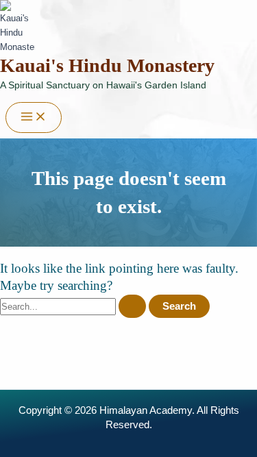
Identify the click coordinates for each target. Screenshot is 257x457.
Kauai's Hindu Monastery (107, 65)
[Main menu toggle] (33, 117)
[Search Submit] (132, 307)
